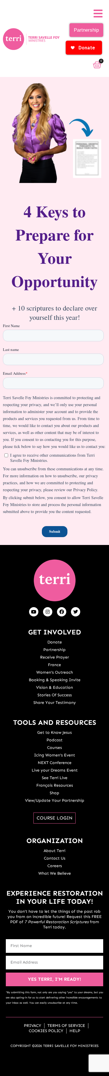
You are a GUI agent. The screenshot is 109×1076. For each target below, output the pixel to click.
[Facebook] (61, 611)
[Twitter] (75, 611)
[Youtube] (33, 611)
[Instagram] (47, 611)
